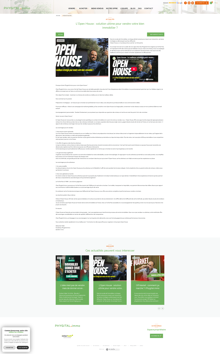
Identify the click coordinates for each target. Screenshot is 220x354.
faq (140, 8)
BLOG (133, 8)
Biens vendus (97, 8)
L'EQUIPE (124, 8)
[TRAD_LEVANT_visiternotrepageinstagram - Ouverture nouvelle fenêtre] (189, 3)
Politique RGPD (133, 345)
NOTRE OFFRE (112, 8)
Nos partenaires (106, 345)
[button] (162, 308)
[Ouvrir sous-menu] (76, 8)
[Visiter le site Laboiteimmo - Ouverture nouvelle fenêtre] (113, 349)
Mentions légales (116, 345)
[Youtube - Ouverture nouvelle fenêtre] (192, 3)
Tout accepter (22, 347)
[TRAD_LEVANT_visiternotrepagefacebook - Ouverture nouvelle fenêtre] (185, 3)
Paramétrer (9, 347)
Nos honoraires (96, 345)
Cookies (141, 345)
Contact (148, 8)
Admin (125, 345)
